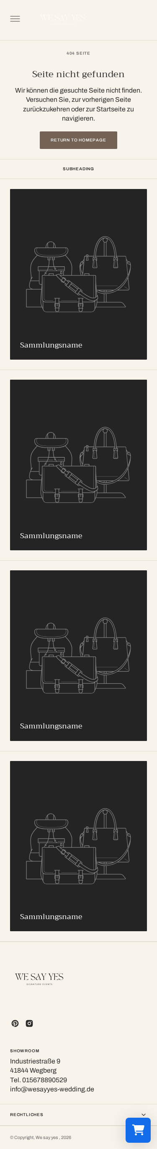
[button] (14, 20)
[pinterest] (15, 1023)
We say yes (47, 1137)
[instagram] (29, 1023)
